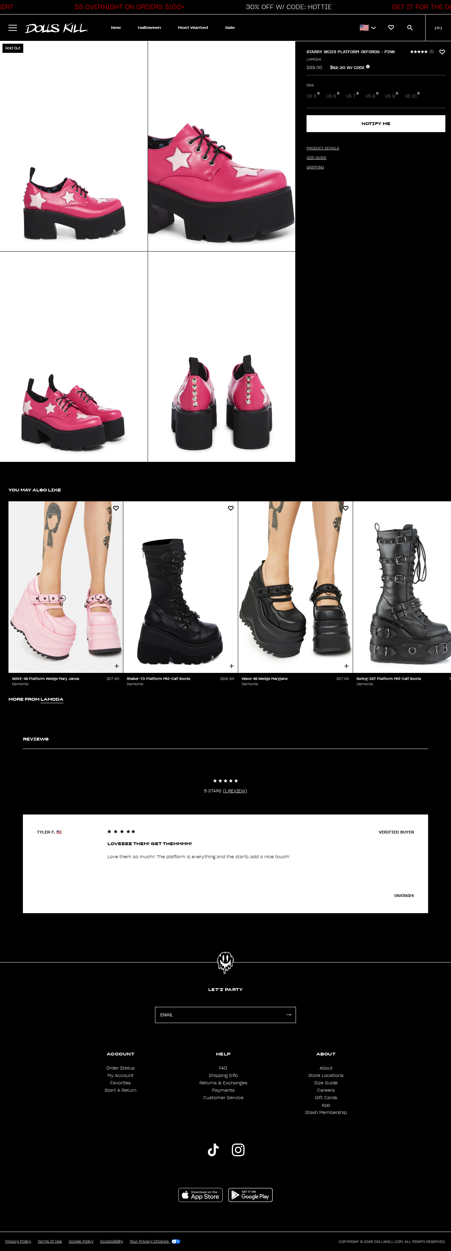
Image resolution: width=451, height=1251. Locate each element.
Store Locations (326, 1075)
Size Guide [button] (316, 158)
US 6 (331, 96)
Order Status (120, 1068)
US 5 (311, 96)
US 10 (410, 96)
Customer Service (223, 1098)
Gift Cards (326, 1098)
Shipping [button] (315, 167)
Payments (223, 1090)
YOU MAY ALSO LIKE (34, 490)
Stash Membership (326, 1112)
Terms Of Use (50, 1241)
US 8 (370, 96)
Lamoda (314, 59)
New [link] (116, 27)
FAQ (223, 1068)
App (326, 1105)
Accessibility (111, 1241)
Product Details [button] (323, 148)
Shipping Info (223, 1075)
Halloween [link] (149, 27)
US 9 (390, 96)
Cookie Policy (81, 1241)
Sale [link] (230, 27)
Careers (326, 1090)
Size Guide (326, 1083)
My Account (120, 1075)
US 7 (351, 96)
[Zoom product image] (74, 146)
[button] (128, 7)
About (326, 1068)
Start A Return (120, 1090)
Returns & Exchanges (223, 1083)
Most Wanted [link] (193, 27)
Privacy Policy (18, 1241)
